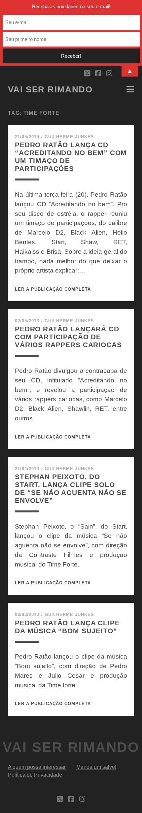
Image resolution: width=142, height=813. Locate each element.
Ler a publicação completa (53, 289)
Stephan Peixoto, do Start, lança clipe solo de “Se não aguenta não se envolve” (70, 488)
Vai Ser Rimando (50, 89)
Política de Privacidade (35, 775)
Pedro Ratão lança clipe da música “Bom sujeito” (67, 626)
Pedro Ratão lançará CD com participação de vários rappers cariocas (68, 336)
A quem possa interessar (37, 767)
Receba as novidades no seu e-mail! (71, 6)
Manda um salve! (96, 767)
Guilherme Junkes (69, 136)
